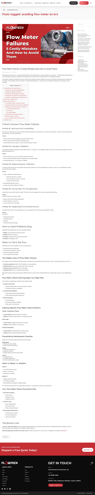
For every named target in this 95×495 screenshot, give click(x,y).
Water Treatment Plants (12, 108)
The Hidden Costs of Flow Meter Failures (14, 103)
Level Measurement (82, 66)
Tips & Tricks (14, 72)
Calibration (81, 59)
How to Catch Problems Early (10, 99)
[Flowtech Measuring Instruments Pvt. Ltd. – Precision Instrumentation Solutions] (6, 3)
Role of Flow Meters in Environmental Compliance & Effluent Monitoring (84, 35)
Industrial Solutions (83, 65)
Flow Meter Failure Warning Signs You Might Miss (16, 105)
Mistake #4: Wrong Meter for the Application (15, 95)
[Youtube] (10, 489)
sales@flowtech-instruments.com (58, 469)
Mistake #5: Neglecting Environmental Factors (15, 97)
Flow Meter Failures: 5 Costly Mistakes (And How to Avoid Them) (29, 69)
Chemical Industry (82, 61)
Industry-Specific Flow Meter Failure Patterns (15, 106)
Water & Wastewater (83, 70)
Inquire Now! (64, 430)
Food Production (11, 112)
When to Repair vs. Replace (11, 116)
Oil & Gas (9, 110)
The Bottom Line (7, 119)
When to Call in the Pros (9, 101)
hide (20, 85)
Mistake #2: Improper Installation (12, 91)
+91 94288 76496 (53, 475)
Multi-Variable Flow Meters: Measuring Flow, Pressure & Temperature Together (84, 43)
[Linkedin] (4, 489)
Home (4, 9)
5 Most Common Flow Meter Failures (12, 88)
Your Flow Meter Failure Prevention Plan (14, 118)
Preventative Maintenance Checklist (13, 114)
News (79, 68)
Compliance (80, 62)
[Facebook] (2, 489)
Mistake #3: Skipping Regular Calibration (14, 93)
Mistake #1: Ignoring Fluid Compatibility (14, 90)
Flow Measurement (6, 72)
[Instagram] (7, 489)
